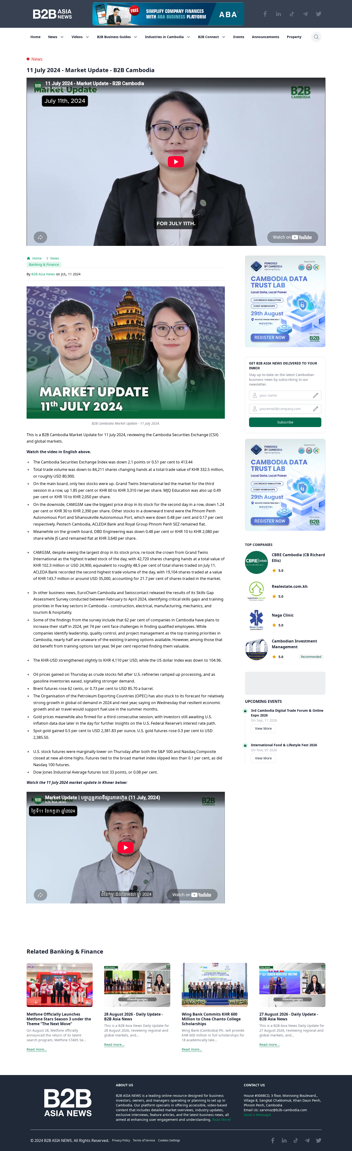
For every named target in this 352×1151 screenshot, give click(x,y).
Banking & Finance (44, 264)
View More (263, 728)
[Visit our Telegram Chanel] (305, 14)
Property (294, 37)
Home (35, 37)
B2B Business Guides (114, 37)
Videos (77, 37)
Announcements (265, 37)
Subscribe (285, 422)
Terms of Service (144, 1140)
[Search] (316, 37)
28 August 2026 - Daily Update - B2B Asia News (133, 1017)
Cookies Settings (169, 1140)
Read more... (37, 1049)
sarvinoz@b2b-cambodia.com (283, 1110)
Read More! (221, 1119)
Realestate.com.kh (290, 586)
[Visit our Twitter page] (319, 14)
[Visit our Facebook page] (265, 14)
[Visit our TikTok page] (292, 14)
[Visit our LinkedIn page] (278, 14)
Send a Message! (257, 1114)
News (52, 37)
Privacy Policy (121, 1140)
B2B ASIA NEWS (58, 1140)
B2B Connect (208, 37)
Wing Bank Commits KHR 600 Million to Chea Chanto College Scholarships (211, 1019)
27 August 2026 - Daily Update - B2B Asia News (288, 1017)
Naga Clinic (283, 615)
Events (238, 37)
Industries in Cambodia (164, 37)
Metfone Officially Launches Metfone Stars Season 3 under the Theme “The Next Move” (59, 1019)
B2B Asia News (43, 274)
